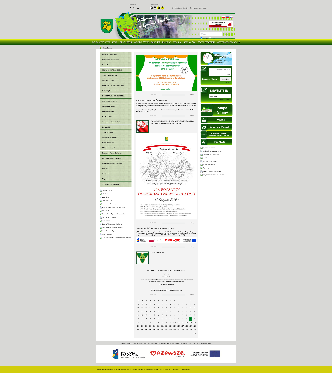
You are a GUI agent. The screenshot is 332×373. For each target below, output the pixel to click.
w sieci (213, 38)
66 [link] (158, 315)
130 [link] (174, 330)
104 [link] (190, 322)
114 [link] (170, 326)
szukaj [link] (226, 34)
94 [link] (150, 322)
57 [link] (182, 311)
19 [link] (150, 304)
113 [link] (166, 326)
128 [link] (166, 330)
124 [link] (150, 330)
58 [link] (186, 311)
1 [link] (138, 301)
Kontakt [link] (167, 369)
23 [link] (166, 304)
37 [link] (162, 308)
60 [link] (194, 311)
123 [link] (146, 330)
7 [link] (162, 301)
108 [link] (146, 326)
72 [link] (182, 315)
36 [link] (158, 308)
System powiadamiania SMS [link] (154, 369)
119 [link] (190, 326)
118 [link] (186, 326)
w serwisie (205, 38)
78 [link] (146, 319)
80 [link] (154, 319)
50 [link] (154, 311)
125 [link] (154, 330)
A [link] (130, 8)
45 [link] (194, 308)
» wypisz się (228, 99)
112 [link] (162, 326)
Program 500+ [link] (189, 42)
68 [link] (166, 315)
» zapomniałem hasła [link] (226, 82)
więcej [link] (192, 94)
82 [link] (162, 319)
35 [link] (154, 308)
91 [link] (138, 322)
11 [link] (178, 301)
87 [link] (182, 319)
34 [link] (150, 308)
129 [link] (170, 330)
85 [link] (174, 319)
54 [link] (170, 311)
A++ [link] (139, 8)
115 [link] (174, 326)
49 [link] (150, 311)
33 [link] (146, 308)
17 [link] (142, 304)
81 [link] (158, 319)
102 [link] (182, 322)
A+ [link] (134, 8)
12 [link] (182, 301)
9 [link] (170, 301)
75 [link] (194, 315)
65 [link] (154, 315)
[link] (107, 26)
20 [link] (154, 304)
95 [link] (154, 322)
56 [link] (178, 311)
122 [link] (142, 330)
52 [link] (162, 311)
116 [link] (178, 326)
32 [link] (142, 308)
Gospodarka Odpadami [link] (228, 42)
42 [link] (182, 308)
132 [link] (182, 330)
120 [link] (194, 326)
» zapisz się (221, 99)
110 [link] (154, 326)
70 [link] (174, 315)
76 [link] (138, 319)
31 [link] (138, 308)
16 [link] (138, 304)
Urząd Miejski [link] (126, 42)
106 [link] (138, 326)
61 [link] (138, 315)
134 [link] (190, 330)
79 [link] (150, 319)
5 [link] (154, 301)
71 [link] (178, 315)
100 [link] (174, 322)
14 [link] (190, 301)
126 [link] (158, 330)
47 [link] (142, 311)
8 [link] (166, 301)
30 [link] (194, 304)
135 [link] (194, 330)
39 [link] (170, 308)
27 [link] (182, 304)
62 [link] (142, 315)
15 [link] (194, 301)
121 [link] (138, 330)
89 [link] (190, 319)
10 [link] (174, 301)
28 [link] (186, 304)
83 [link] (166, 319)
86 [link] (178, 319)
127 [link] (162, 330)
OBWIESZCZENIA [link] (141, 42)
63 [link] (146, 315)
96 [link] (158, 322)
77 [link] (142, 319)
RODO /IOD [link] (155, 42)
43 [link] (186, 308)
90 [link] (194, 319)
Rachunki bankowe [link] (137, 369)
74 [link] (190, 315)
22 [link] (162, 304)
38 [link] (166, 308)
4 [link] (150, 301)
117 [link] (182, 326)
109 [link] (150, 326)
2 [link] (142, 301)
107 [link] (142, 326)
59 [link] (190, 311)
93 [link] (146, 322)
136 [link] (194, 333)
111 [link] (158, 326)
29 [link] (190, 304)
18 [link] (146, 304)
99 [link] (170, 322)
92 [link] (142, 322)
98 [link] (166, 322)
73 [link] (186, 315)
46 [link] (138, 311)
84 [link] (170, 319)
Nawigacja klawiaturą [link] (198, 8)
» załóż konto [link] (216, 82)
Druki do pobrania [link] (171, 42)
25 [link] (174, 304)
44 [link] (190, 308)
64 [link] (150, 315)
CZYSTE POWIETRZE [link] (207, 42)
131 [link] (178, 330)
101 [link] (178, 322)
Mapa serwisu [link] (186, 369)
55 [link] (174, 311)
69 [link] (170, 315)
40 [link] (174, 308)
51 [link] (158, 311)
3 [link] (146, 301)
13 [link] (186, 301)
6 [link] (158, 301)
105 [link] (194, 322)
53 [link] (166, 311)
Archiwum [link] (176, 369)
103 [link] (186, 322)
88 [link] (186, 319)
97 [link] (162, 322)
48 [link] (146, 311)
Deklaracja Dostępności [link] (104, 42)
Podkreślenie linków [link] (180, 8)
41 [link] (178, 308)
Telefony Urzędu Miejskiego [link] (105, 369)
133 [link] (186, 330)
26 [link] (178, 304)
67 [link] (162, 315)
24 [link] (170, 304)
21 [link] (158, 304)
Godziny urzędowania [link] (122, 369)
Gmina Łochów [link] (107, 48)
